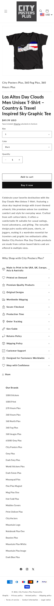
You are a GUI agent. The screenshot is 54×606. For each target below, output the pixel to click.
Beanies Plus (12, 538)
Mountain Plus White (16, 544)
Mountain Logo (13, 525)
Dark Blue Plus (13, 557)
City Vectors (11, 518)
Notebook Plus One (15, 531)
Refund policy (30, 595)
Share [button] (8, 374)
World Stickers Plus (15, 466)
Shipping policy (45, 595)
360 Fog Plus (12, 427)
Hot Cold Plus (12, 499)
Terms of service (12, 600)
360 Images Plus (13, 434)
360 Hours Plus (13, 415)
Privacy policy (17, 595)
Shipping (17, 124)
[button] (6, 11)
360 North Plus (13, 421)
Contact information (30, 600)
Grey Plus (10, 453)
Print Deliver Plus (14, 512)
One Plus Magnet (14, 486)
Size (4, 129)
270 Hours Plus (13, 408)
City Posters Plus (14, 447)
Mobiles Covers (13, 505)
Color (4, 141)
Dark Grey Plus (13, 460)
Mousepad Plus (13, 479)
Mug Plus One (12, 492)
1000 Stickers (12, 395)
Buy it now (27, 185)
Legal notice (46, 600)
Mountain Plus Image (16, 551)
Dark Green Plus (13, 473)
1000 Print (11, 402)
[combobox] (46, 14)
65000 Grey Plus (14, 440)
